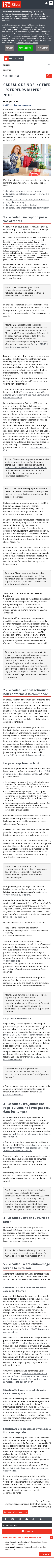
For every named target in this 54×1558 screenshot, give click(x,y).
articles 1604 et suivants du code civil (25, 893)
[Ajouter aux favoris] (5, 1519)
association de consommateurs (34, 1479)
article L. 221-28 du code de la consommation (27, 345)
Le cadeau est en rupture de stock (21, 205)
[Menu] (51, 3)
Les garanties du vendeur (22, 1093)
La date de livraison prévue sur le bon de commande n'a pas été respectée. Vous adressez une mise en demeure (26, 1148)
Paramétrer (43, 48)
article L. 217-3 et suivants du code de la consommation (26, 772)
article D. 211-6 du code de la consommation (24, 755)
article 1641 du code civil (15, 917)
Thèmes (6, 65)
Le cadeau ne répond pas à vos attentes (24, 191)
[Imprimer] (26, 1519)
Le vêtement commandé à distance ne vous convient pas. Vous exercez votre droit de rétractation (26, 395)
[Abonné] (46, 3)
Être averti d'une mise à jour (15, 1512)
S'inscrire (29, 1531)
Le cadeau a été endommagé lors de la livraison (27, 207)
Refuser (9, 48)
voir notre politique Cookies (27, 43)
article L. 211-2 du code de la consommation (24, 1034)
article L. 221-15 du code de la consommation (24, 1343)
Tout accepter (25, 48)
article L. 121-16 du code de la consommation (26, 467)
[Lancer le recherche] (49, 76)
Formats (7, 70)
